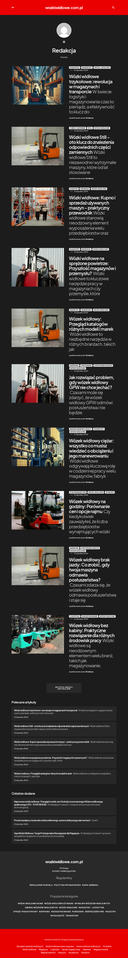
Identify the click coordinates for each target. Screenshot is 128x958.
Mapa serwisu (90, 885)
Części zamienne (77, 128)
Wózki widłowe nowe (30, 903)
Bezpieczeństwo (94, 911)
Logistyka (74, 616)
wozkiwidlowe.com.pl (64, 7)
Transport (87, 67)
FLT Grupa (64, 868)
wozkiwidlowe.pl (76, 939)
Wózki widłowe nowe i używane (60, 946)
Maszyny (74, 189)
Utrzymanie (86, 365)
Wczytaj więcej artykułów (64, 688)
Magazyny (74, 67)
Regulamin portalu (41, 885)
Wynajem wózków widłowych (92, 903)
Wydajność (57, 915)
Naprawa (74, 365)
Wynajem (110, 492)
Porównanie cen (78, 492)
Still (90, 128)
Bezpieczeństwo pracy (80, 429)
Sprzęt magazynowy (25, 911)
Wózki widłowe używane (58, 903)
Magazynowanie (89, 616)
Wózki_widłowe (102, 67)
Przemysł (86, 249)
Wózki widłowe (101, 128)
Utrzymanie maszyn (103, 365)
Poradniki (78, 911)
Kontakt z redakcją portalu (64, 871)
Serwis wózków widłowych (41, 907)
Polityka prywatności (67, 885)
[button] (13, 7)
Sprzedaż (84, 189)
